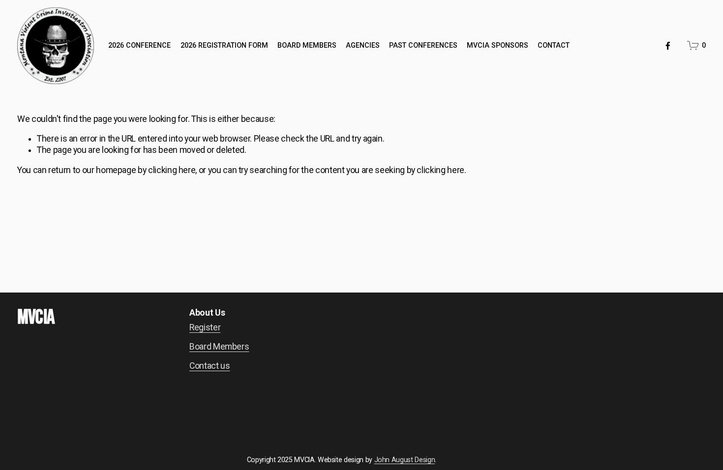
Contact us (209, 366)
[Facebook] (668, 46)
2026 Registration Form (224, 45)
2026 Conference (139, 45)
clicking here (171, 170)
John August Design (404, 460)
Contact (554, 45)
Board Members (306, 45)
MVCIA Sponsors (497, 45)
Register (204, 327)
